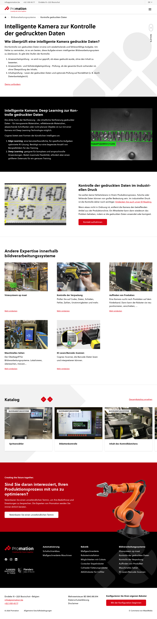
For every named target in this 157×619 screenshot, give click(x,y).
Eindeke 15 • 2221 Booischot (49, 2)
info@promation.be (12, 2)
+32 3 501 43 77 (29, 2)
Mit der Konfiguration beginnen (126, 602)
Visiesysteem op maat (129, 551)
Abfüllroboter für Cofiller (92, 571)
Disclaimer (73, 603)
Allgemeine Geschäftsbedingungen (38, 610)
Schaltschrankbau (51, 551)
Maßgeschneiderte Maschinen (57, 555)
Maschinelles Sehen (128, 567)
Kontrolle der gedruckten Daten (134, 555)
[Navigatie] (149, 9)
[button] (43, 399)
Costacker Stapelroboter (92, 563)
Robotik (84, 546)
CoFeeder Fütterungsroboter (94, 567)
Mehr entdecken (11, 311)
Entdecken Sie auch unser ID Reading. (133, 201)
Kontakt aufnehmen (92, 222)
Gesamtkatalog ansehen (140, 399)
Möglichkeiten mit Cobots (93, 559)
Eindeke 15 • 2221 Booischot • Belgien (22, 596)
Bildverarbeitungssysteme (23, 17)
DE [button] (149, 2)
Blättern (151, 38)
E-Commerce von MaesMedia (140, 610)
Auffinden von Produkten (131, 563)
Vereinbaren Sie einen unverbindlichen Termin (31, 514)
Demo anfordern (13, 84)
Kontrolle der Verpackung (131, 559)
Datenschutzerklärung (78, 599)
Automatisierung (51, 546)
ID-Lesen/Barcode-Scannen (132, 571)
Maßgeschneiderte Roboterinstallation (90, 553)
